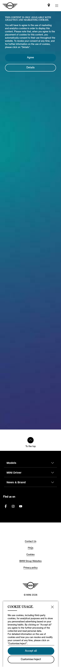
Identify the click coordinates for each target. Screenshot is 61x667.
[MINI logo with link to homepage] (30, 585)
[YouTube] (20, 506)
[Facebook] (5, 506)
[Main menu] (56, 5)
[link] (48, 5)
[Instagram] (13, 506)
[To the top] (30, 440)
